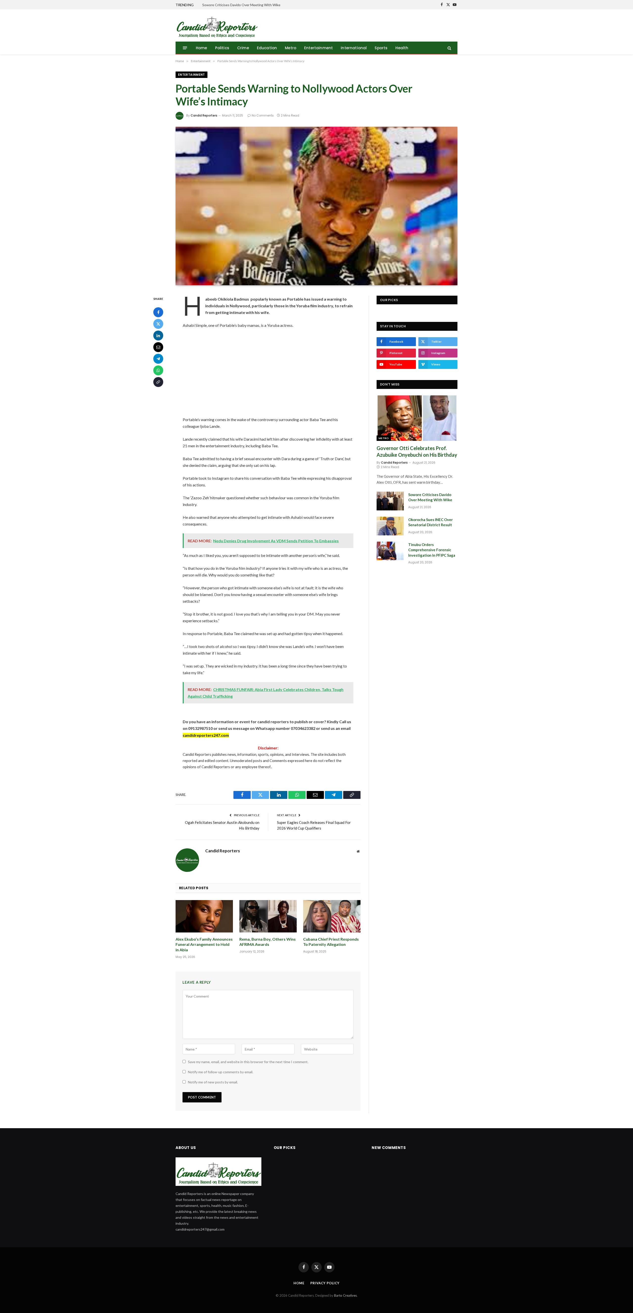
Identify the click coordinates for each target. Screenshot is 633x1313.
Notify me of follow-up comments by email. (220, 1072)
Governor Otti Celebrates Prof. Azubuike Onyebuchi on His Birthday (417, 451)
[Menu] (185, 47)
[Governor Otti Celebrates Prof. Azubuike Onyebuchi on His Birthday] (417, 418)
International (354, 47)
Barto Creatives (345, 1295)
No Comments (263, 115)
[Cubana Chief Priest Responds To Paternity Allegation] (332, 916)
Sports (381, 47)
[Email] (158, 347)
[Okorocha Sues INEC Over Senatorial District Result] (390, 526)
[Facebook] (158, 312)
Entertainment (318, 47)
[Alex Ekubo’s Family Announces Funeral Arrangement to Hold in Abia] (204, 916)
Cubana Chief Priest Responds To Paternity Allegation (331, 942)
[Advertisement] (268, 372)
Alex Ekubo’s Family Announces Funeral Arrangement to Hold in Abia (204, 944)
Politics (222, 47)
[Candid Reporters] (217, 25)
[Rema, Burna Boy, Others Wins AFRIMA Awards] (268, 916)
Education (267, 47)
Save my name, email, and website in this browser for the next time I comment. (248, 1062)
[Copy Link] (158, 382)
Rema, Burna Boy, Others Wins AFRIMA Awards (267, 942)
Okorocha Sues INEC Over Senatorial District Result (430, 522)
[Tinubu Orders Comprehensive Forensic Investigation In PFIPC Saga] (390, 551)
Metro (290, 47)
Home (201, 47)
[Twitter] (158, 324)
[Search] (449, 47)
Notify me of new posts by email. (213, 1082)
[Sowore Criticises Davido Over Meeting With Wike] (390, 501)
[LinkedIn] (158, 335)
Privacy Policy (324, 1283)
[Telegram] (158, 358)
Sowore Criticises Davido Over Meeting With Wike (241, 5)
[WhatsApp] (158, 370)
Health (401, 47)
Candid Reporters (204, 115)
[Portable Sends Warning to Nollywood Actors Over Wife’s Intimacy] (316, 206)
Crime (243, 47)
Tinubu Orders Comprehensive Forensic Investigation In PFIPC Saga (431, 549)
